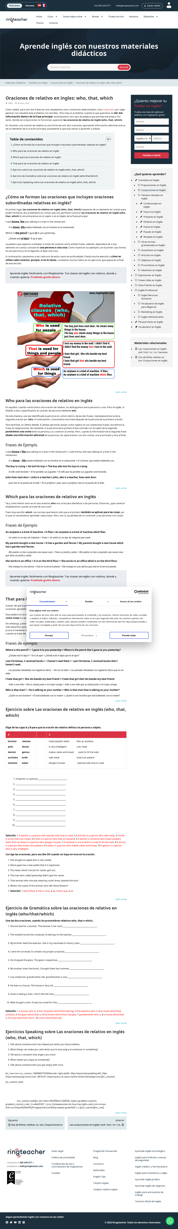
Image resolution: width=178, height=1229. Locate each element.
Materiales (149, 16)
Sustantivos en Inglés (152, 250)
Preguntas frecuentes (105, 1151)
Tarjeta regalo (101, 1183)
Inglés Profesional (147, 290)
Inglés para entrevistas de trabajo (149, 1194)
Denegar (49, 635)
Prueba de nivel (116, 16)
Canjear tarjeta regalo (105, 1189)
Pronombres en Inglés (153, 265)
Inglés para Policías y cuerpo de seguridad (150, 1159)
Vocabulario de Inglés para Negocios (152, 305)
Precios (39, 23)
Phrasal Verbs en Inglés (150, 321)
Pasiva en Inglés (152, 226)
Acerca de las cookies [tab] (130, 601)
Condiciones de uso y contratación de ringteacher (67, 1165)
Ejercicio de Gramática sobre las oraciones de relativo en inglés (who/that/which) (55, 175)
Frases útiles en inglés (149, 280)
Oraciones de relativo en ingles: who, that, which (99, 82)
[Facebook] (7, 1222)
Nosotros (133, 16)
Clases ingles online (72, 16)
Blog (95, 1157)
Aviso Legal (57, 1151)
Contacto (53, 23)
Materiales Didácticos (16, 82)
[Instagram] (23, 1222)
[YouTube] (15, 1222)
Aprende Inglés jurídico (147, 1179)
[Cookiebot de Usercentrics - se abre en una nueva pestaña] (136, 592)
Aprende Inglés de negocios (150, 1185)
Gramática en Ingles (38, 82)
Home (39, 16)
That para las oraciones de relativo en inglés (36, 163)
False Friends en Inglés (150, 285)
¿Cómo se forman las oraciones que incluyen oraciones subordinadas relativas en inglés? (59, 144)
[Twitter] (11, 1222)
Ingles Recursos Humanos (149, 297)
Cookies (55, 1173)
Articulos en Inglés (151, 255)
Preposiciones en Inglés (153, 185)
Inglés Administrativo (152, 316)
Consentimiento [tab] (47, 601)
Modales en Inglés (153, 236)
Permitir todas (129, 635)
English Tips (99, 1176)
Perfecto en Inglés (153, 221)
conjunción (108, 109)
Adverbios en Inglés (151, 270)
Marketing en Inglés (151, 311)
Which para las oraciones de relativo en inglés (37, 157)
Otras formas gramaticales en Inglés (153, 243)
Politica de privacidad (63, 1157)
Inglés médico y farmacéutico (151, 1166)
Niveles (95, 16)
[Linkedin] (19, 1222)
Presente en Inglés (153, 216)
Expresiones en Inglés (149, 275)
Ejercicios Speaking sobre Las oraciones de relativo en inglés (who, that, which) (54, 182)
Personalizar (87, 635)
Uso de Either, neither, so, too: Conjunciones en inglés (36, 1124)
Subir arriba (121, 392)
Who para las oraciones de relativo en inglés (36, 150)
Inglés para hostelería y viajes (151, 1173)
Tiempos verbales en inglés (152, 197)
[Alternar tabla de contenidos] (107, 139)
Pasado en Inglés (152, 231)
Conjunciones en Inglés (62, 82)
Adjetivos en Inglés (151, 260)
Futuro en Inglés (152, 211)
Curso (50, 16)
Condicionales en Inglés (152, 205)
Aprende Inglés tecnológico (150, 1151)
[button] (169, 1203)
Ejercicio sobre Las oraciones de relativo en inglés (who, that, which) (48, 169)
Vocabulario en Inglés (149, 326)
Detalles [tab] (89, 601)
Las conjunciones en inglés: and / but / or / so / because (95, 1124)
